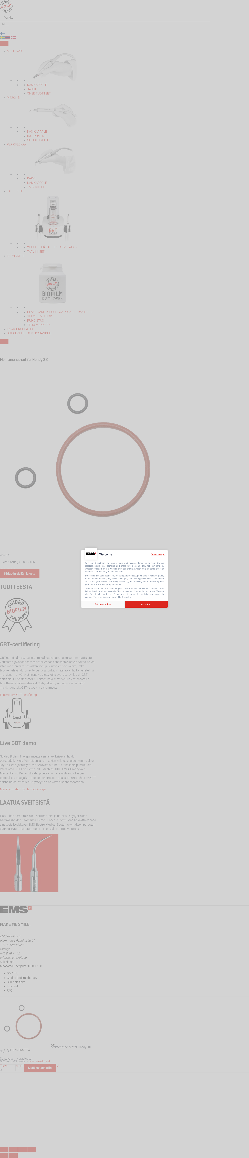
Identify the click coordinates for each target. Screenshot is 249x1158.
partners (101, 563)
